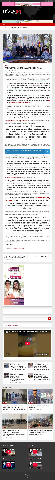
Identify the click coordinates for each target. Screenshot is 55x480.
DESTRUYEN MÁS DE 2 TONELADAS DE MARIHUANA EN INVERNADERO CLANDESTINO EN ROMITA (40, 432)
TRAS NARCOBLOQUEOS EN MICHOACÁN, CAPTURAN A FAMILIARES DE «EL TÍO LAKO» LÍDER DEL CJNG (14, 433)
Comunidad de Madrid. (37, 234)
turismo (22, 248)
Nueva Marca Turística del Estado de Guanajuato (17, 120)
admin (19, 371)
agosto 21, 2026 (13, 371)
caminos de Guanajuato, (16, 89)
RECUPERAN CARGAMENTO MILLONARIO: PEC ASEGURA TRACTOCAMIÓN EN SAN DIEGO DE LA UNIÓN (15, 258)
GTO (14, 248)
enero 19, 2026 (8, 70)
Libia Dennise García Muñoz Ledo (20, 78)
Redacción (14, 70)
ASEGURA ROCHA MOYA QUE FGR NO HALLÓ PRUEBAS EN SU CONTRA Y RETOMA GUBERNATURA (42, 367)
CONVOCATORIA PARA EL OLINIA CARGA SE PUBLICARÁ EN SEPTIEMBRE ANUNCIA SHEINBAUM (17, 378)
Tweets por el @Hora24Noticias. (11, 325)
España (10, 248)
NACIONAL (36, 363)
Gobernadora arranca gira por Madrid (13, 177)
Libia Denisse (17, 248)
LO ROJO (12, 363)
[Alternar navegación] (4, 24)
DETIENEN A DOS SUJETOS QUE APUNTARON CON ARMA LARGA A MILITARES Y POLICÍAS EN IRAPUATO (18, 367)
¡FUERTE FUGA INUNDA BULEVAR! (41, 256)
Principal (7, 65)
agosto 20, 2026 (32, 409)
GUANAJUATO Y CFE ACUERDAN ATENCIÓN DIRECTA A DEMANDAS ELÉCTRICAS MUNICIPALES (42, 377)
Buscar (49, 319)
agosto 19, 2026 (6, 437)
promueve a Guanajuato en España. (39, 81)
